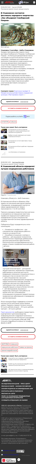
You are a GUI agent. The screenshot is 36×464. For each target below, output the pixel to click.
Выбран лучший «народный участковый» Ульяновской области (19, 135)
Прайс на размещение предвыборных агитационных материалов (15, 396)
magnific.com (11, 195)
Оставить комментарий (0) (18, 108)
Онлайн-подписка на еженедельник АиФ (17, 388)
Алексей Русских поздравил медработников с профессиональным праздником (21, 359)
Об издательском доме (10, 383)
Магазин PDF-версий (23, 386)
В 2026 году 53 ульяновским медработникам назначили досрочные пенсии (20, 364)
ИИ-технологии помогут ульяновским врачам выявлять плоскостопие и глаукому (20, 370)
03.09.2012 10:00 (5, 7)
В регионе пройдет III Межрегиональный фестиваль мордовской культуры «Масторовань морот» (17, 93)
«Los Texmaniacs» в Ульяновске (16, 152)
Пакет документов (7, 312)
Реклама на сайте (8, 393)
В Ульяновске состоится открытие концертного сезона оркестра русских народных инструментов (19, 131)
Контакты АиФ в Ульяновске (12, 391)
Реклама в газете (7, 386)
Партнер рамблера (26, 455)
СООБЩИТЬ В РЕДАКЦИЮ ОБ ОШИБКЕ (14, 400)
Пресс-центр (25, 383)
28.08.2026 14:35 (6, 162)
